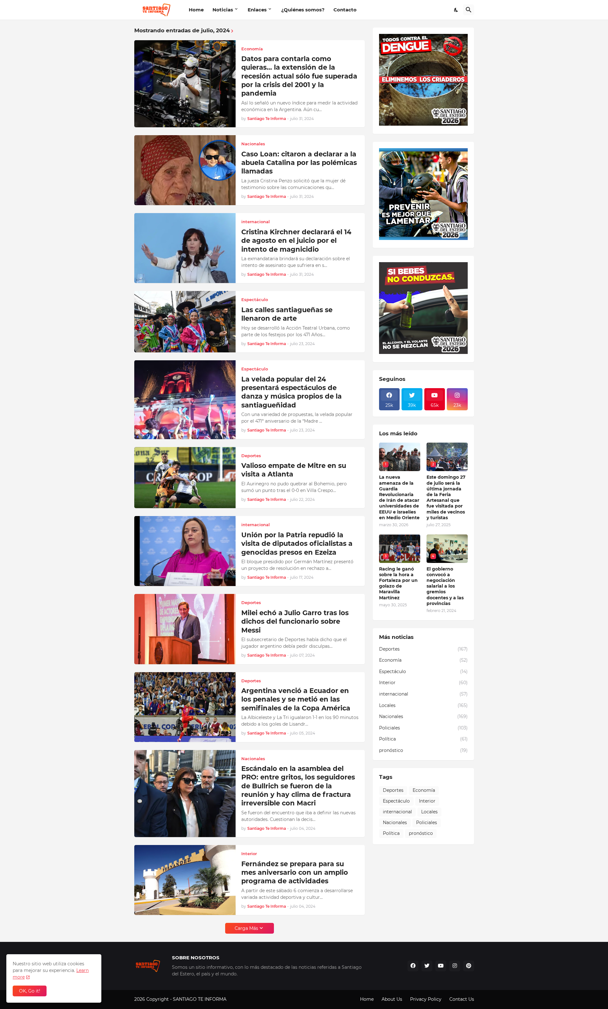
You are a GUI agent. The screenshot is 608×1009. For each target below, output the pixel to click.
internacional (423, 694)
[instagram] (454, 966)
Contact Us (461, 999)
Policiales (423, 728)
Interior (423, 682)
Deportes (423, 649)
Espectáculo (423, 671)
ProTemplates (243, 999)
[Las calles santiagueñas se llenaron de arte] (185, 321)
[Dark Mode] (456, 9)
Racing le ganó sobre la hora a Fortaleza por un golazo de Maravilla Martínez (398, 583)
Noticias (222, 10)
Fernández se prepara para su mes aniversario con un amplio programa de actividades (294, 872)
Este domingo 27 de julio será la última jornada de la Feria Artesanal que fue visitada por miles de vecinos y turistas (446, 497)
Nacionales (423, 716)
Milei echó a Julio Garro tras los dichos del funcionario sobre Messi (295, 621)
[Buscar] (468, 9)
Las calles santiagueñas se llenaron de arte (286, 314)
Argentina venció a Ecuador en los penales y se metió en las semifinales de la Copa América (295, 699)
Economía (423, 660)
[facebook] (413, 966)
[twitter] (426, 966)
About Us (392, 999)
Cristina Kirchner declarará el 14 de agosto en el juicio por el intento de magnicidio (296, 240)
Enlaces (257, 10)
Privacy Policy (425, 999)
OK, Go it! (29, 991)
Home (196, 10)
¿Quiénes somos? (303, 10)
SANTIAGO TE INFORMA (200, 999)
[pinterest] (468, 966)
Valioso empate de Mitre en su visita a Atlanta (293, 470)
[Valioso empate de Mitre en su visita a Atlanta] (185, 477)
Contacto (345, 10)
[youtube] (440, 966)
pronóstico (423, 750)
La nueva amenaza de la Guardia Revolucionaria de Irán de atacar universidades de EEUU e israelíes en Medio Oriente (399, 497)
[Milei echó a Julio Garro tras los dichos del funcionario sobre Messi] (185, 629)
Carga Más (246, 928)
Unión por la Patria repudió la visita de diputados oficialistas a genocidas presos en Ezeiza (296, 543)
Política (423, 739)
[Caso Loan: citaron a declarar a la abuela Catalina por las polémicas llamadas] (185, 170)
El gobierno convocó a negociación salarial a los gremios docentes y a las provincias (445, 586)
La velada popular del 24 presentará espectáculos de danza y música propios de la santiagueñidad (291, 392)
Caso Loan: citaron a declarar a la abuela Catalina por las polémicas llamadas (299, 162)
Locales (423, 705)
